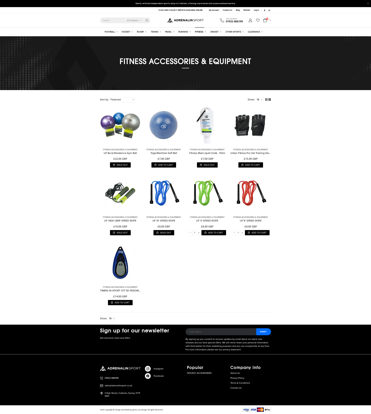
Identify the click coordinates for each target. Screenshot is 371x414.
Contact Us (227, 10)
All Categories (133, 20)
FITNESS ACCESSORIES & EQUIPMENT (120, 150)
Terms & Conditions (240, 383)
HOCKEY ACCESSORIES (199, 373)
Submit (263, 331)
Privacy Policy (237, 378)
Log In (256, 10)
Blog (238, 10)
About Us (235, 373)
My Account (214, 10)
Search (147, 20)
